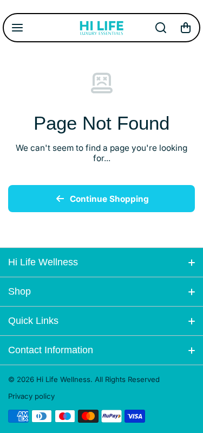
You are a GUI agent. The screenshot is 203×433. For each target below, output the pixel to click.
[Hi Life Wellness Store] (102, 27)
